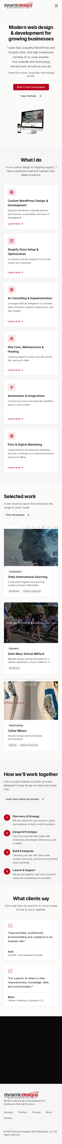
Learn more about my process (22, 799)
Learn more (14, 223)
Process (36, 1112)
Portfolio (22, 1112)
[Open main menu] (56, 5)
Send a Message (31, 1073)
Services (8, 1112)
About (49, 1112)
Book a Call (31, 1065)
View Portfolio (28, 96)
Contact (8, 1118)
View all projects (15, 514)
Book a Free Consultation (31, 87)
